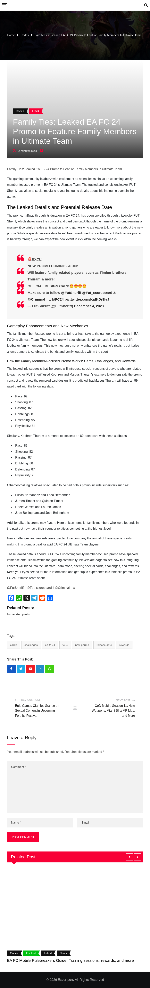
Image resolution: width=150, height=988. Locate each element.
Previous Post (30, 700)
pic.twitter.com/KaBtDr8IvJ (87, 299)
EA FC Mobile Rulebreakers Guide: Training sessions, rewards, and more (70, 960)
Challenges (31, 644)
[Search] (146, 5)
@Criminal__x (39, 299)
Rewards (124, 644)
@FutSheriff (71, 293)
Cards (13, 644)
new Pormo (82, 644)
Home (11, 35)
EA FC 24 (50, 644)
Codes (25, 35)
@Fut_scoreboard (97, 293)
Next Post (123, 700)
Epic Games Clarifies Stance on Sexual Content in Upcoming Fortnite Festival (37, 710)
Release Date (104, 644)
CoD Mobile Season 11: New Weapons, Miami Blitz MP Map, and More (113, 710)
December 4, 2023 (89, 306)
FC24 (65, 644)
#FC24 (58, 299)
